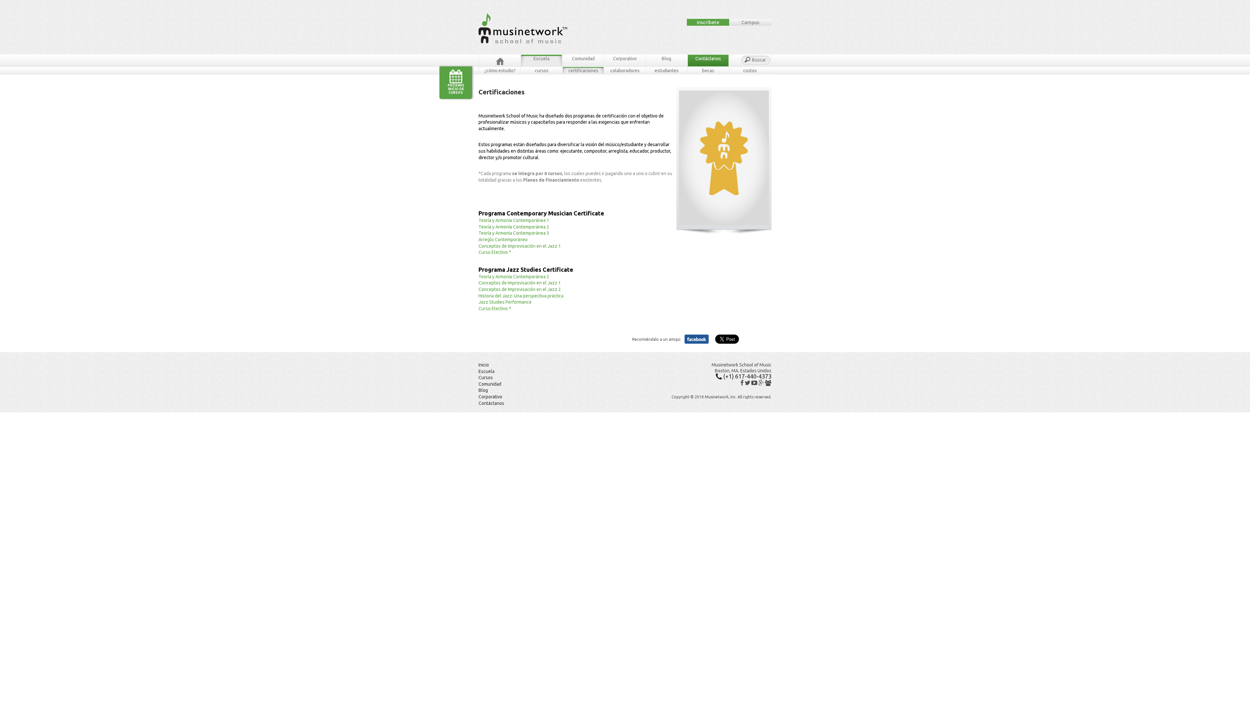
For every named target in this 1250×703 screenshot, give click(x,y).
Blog (666, 58)
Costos (750, 70)
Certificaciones (583, 70)
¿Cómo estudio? (500, 70)
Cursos (542, 70)
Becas (708, 70)
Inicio (484, 364)
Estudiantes (667, 70)
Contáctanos (708, 58)
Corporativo (625, 58)
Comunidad (583, 58)
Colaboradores (625, 70)
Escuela (541, 58)
